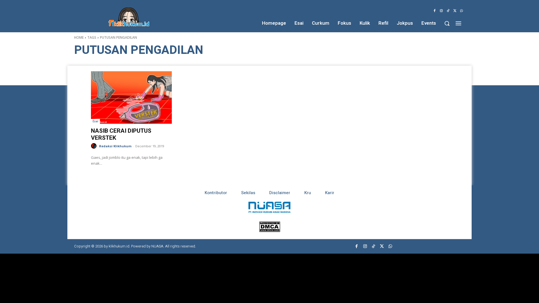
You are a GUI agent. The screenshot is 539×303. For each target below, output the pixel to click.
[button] (447, 23)
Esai (95, 121)
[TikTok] (448, 11)
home (79, 37)
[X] (454, 11)
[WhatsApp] (461, 11)
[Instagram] (441, 11)
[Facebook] (434, 11)
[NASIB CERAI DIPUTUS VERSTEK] (131, 97)
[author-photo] (94, 146)
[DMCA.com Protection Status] (269, 230)
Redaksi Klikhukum (115, 146)
